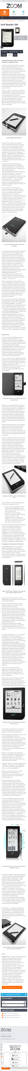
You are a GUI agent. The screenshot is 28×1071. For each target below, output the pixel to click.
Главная (2, 20)
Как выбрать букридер (12, 994)
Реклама (9, 1033)
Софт (23, 14)
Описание (4, 51)
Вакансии (3, 1035)
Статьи (10, 54)
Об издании (4, 1033)
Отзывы (4, 54)
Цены (15, 54)
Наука (14, 14)
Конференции (17, 0)
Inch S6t (8, 92)
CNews (4, 0)
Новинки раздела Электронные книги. (12, 1015)
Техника (4, 14)
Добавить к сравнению (21, 38)
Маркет (23, 0)
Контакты (8, 1035)
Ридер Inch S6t (5, 956)
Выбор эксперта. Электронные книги (12, 1017)
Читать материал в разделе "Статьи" (12, 987)
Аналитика (10, 0)
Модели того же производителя (11, 1013)
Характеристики (13, 51)
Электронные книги (10, 20)
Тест (21, 51)
